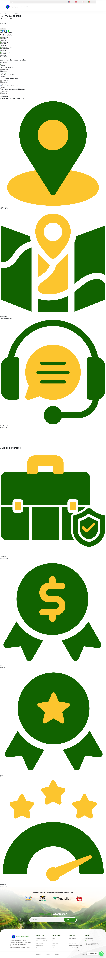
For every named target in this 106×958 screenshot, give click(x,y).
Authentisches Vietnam (41, 938)
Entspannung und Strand (41, 940)
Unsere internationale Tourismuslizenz (76, 947)
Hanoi (54, 938)
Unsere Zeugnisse (72, 940)
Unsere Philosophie (72, 943)
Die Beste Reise (39, 943)
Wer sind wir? (76, 6)
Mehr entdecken (4, 96)
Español (78, 1)
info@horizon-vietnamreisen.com (37, 1)
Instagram (57, 954)
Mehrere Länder (39, 947)
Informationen (59, 6)
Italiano (85, 1)
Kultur (68, 6)
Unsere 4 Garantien (72, 938)
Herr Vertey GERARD (14, 14)
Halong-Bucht (55, 943)
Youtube (48, 954)
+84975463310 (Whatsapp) (19, 1)
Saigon (54, 947)
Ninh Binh (54, 940)
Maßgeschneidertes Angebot (93, 6)
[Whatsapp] (101, 953)
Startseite (2, 14)
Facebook (38, 954)
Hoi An (54, 945)
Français (72, 1)
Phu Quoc (54, 950)
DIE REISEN (41, 6)
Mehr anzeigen (3, 62)
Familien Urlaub (39, 945)
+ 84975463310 (89, 938)
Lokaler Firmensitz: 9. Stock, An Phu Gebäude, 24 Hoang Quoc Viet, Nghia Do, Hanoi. (92, 944)
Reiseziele (50, 6)
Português (92, 1)
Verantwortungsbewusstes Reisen (75, 945)
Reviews (7, 14)
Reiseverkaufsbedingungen (74, 950)
